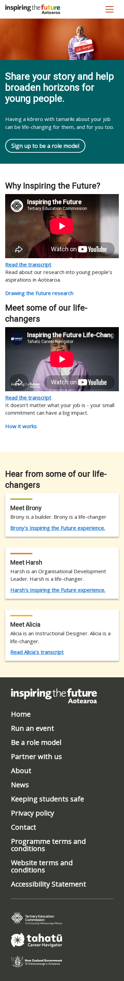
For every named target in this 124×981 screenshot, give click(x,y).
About (21, 770)
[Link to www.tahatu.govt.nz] (36, 939)
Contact (23, 827)
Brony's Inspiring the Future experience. (57, 527)
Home (21, 714)
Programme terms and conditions (48, 845)
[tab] (36, 918)
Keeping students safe (47, 798)
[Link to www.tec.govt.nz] (36, 918)
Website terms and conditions (42, 866)
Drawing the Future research (39, 293)
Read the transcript (28, 264)
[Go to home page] (32, 9)
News (20, 784)
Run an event (32, 728)
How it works (21, 426)
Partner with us (36, 756)
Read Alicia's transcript (37, 651)
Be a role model (36, 742)
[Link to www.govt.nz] (36, 961)
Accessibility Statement (48, 884)
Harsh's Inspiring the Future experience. (57, 589)
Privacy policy (32, 813)
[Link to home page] (54, 695)
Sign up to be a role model (45, 146)
